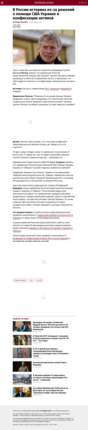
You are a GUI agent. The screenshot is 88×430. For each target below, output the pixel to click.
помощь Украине (20, 280)
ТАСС (47, 89)
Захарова (54, 89)
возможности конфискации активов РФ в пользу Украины (40, 238)
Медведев (66, 89)
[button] (14, 26)
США (31, 280)
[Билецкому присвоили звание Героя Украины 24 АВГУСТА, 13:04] (42, 371)
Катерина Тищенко (20, 22)
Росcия (39, 280)
